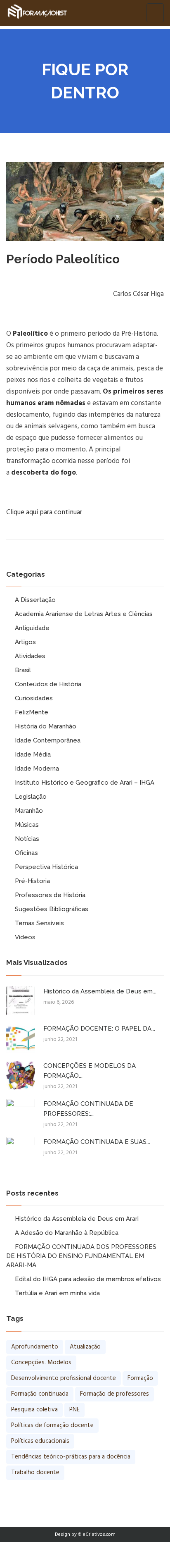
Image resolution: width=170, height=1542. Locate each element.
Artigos (25, 642)
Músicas (27, 824)
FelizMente (31, 712)
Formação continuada (39, 1394)
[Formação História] (37, 13)
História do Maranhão (45, 726)
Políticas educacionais (40, 1441)
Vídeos (25, 937)
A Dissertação (35, 600)
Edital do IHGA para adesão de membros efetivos (88, 1279)
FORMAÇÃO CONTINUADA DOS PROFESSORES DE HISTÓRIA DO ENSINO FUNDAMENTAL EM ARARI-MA (81, 1256)
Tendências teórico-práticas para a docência (70, 1457)
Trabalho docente (35, 1473)
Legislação (31, 796)
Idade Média (33, 754)
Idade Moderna (37, 768)
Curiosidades (34, 698)
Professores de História (50, 895)
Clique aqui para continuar (44, 512)
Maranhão (29, 810)
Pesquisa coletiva (34, 1410)
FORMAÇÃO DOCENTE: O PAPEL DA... (99, 1028)
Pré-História (139, 333)
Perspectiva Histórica (46, 867)
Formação (140, 1378)
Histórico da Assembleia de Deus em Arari (77, 1218)
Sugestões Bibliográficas (51, 909)
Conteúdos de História (48, 684)
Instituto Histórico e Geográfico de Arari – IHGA (84, 782)
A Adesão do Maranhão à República (66, 1232)
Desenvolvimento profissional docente (63, 1378)
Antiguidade (32, 628)
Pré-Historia (32, 881)
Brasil (23, 670)
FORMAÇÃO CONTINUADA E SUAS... (96, 1142)
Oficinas (26, 853)
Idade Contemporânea (47, 740)
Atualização (85, 1347)
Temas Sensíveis (39, 923)
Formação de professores (114, 1394)
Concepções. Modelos (41, 1363)
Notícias (27, 839)
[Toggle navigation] (155, 12)
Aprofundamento (34, 1347)
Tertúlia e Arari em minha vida (57, 1293)
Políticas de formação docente (52, 1425)
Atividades (30, 656)
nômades (70, 403)
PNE (74, 1410)
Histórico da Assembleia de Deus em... (99, 991)
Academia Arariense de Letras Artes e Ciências (84, 614)
